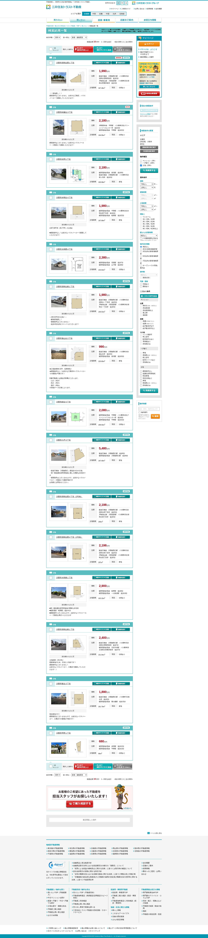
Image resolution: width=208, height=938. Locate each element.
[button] (57, 865)
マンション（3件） (149, 161)
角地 (144, 353)
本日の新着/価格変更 (150, 249)
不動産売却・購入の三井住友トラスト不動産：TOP (62, 26)
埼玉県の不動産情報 (77, 848)
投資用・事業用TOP (120, 892)
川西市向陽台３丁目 (64, 112)
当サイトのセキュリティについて (60, 931)
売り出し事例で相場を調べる (84, 907)
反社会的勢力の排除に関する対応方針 (87, 871)
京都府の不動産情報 (98, 848)
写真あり (146, 284)
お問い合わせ (139, 9)
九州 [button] (114, 14)
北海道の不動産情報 (142, 851)
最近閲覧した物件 (147, 57)
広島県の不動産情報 (120, 851)
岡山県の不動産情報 (120, 848)
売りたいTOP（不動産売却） (84, 892)
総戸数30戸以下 (148, 326)
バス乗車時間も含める (150, 238)
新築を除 (146, 278)
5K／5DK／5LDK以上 (150, 229)
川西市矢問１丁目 (63, 159)
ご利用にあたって (54, 928)
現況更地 (146, 376)
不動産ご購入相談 (54, 909)
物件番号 (144, 412)
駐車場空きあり (148, 339)
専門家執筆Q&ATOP (150, 892)
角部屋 (145, 315)
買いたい (84, 26)
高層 (148, 321)
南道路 (150, 355)
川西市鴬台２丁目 (63, 684)
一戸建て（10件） (149, 163)
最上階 (145, 313)
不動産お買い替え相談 (56, 912)
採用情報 (150, 9)
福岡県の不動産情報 (120, 854)
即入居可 (146, 337)
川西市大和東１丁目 (64, 578)
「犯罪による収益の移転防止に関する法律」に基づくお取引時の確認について (102, 868)
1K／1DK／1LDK (149, 219)
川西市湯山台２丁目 (64, 338)
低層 (148, 323)
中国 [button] (107, 14)
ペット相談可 (147, 334)
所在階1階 (146, 308)
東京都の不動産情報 (55, 848)
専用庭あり (147, 341)
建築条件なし (147, 371)
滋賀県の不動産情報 (77, 854)
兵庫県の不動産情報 (98, 854)
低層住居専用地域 (149, 373)
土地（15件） (147, 165)
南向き (150, 305)
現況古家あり (147, 378)
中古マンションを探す (56, 898)
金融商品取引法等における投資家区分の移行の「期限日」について (98, 866)
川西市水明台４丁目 (64, 197)
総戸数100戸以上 (149, 328)
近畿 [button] (101, 14)
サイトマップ (95, 931)
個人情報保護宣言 (71, 928)
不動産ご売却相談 (80, 901)
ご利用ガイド (125, 9)
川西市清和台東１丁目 (65, 287)
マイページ (115, 9)
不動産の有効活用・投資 (152, 914)
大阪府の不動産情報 (98, 851)
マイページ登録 (145, 114)
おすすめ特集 (53, 915)
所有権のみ (147, 344)
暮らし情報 (116, 910)
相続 (144, 911)
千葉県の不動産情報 (55, 854)
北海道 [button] (121, 14)
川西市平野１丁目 (63, 733)
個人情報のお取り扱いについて (93, 928)
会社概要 (159, 9)
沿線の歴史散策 (118, 916)
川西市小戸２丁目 (63, 440)
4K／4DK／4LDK (149, 226)
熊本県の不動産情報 (142, 848)
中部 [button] (94, 14)
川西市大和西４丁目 (64, 249)
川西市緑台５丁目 (63, 402)
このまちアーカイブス (120, 913)
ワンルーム (147, 217)
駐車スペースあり (149, 360)
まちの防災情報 (118, 920)
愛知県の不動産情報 (77, 851)
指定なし (146, 247)
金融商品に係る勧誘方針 (82, 863)
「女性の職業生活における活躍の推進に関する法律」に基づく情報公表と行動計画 (104, 874)
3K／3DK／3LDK (149, 224)
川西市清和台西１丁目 (65, 63)
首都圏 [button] (86, 14)
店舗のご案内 (148, 866)
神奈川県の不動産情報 (56, 851)
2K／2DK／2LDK (149, 221)
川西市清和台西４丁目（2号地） (69, 497)
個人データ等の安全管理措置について (122, 928)
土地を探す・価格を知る (57, 906)
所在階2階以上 (148, 310)
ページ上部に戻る (155, 833)
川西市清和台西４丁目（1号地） (69, 537)
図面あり (146, 286)
